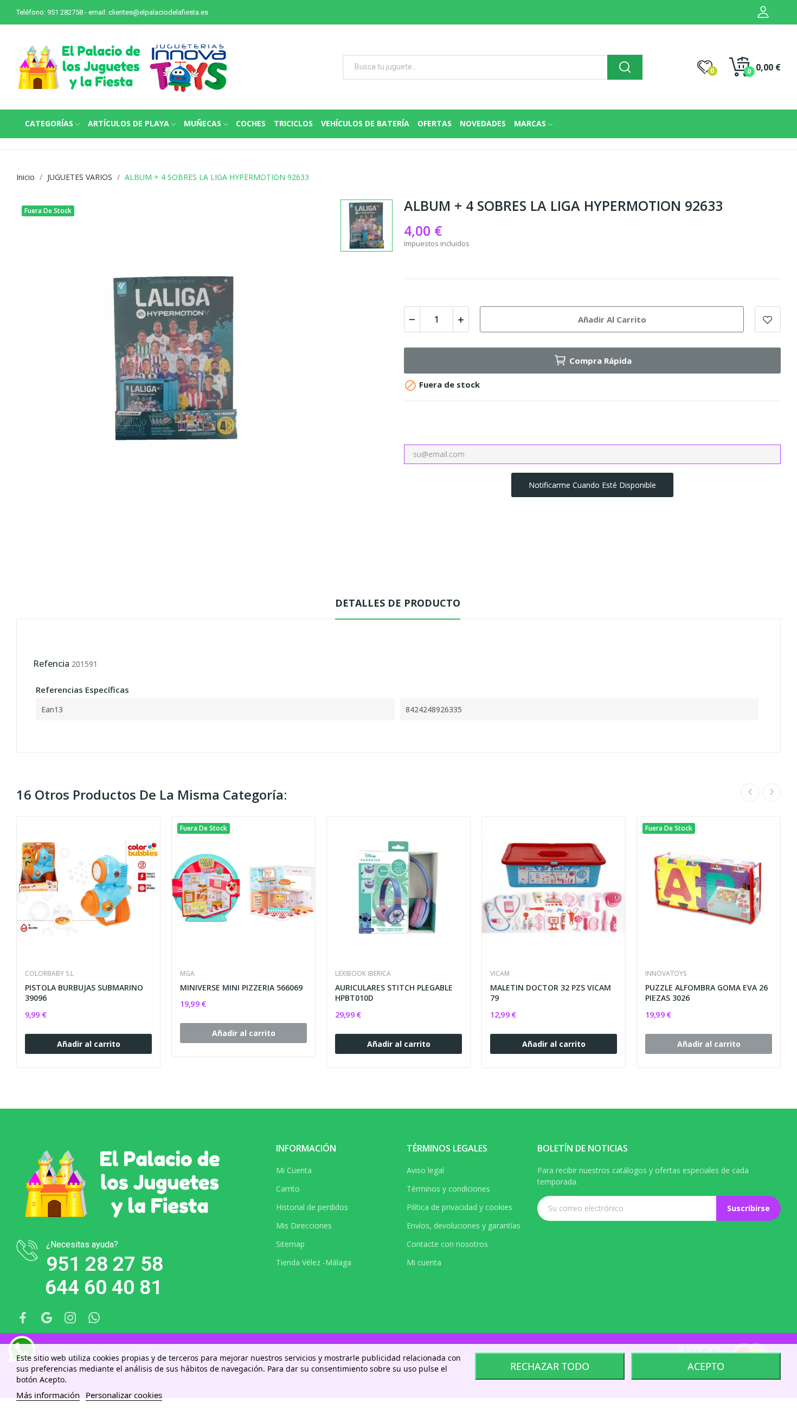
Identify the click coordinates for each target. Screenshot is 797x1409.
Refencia (51, 664)
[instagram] (70, 1318)
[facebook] (22, 1318)
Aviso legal (425, 1170)
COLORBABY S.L (49, 973)
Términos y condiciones (448, 1188)
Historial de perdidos (312, 1207)
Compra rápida (600, 360)
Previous (750, 792)
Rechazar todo (549, 1366)
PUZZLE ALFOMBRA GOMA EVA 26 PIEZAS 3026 (706, 992)
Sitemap (290, 1244)
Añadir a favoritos (768, 319)
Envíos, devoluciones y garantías (463, 1225)
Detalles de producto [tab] (397, 602)
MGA (187, 973)
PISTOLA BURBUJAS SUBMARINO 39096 (84, 992)
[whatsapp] (94, 1318)
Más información (48, 1394)
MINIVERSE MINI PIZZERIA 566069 (241, 987)
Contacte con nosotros (447, 1244)
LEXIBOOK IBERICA (363, 973)
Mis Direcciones (304, 1225)
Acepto (705, 1366)
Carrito (288, 1188)
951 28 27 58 (104, 1264)
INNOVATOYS (665, 973)
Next (771, 792)
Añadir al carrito (612, 319)
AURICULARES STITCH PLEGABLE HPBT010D (394, 992)
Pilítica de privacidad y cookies (459, 1207)
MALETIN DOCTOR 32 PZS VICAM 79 (550, 992)
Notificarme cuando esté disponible (592, 485)
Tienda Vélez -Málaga (313, 1262)
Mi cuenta (424, 1262)
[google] (46, 1318)
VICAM (500, 973)
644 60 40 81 (103, 1287)
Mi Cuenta (294, 1170)
